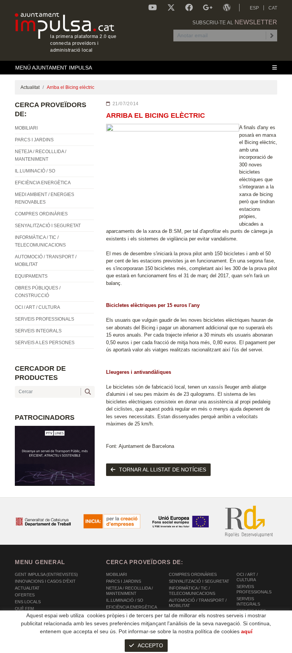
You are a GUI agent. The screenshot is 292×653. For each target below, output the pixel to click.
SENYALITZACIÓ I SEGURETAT (199, 581)
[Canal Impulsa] (152, 7)
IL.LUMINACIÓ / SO (124, 600)
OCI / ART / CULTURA (247, 577)
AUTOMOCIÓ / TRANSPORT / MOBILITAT (198, 603)
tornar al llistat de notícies (162, 469)
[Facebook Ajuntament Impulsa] (189, 7)
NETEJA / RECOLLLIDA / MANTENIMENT (129, 591)
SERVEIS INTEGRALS (248, 601)
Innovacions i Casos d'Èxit (45, 581)
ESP (254, 8)
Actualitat (30, 87)
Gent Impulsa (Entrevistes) (46, 574)
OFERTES (25, 595)
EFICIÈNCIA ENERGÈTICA (131, 607)
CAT (272, 8)
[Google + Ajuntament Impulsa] (208, 7)
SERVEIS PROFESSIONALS (253, 589)
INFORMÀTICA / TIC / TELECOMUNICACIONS (192, 591)
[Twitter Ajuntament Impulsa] (171, 7)
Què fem (24, 608)
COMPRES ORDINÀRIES (193, 574)
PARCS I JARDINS (123, 581)
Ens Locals (28, 601)
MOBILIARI (116, 574)
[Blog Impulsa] (226, 7)
